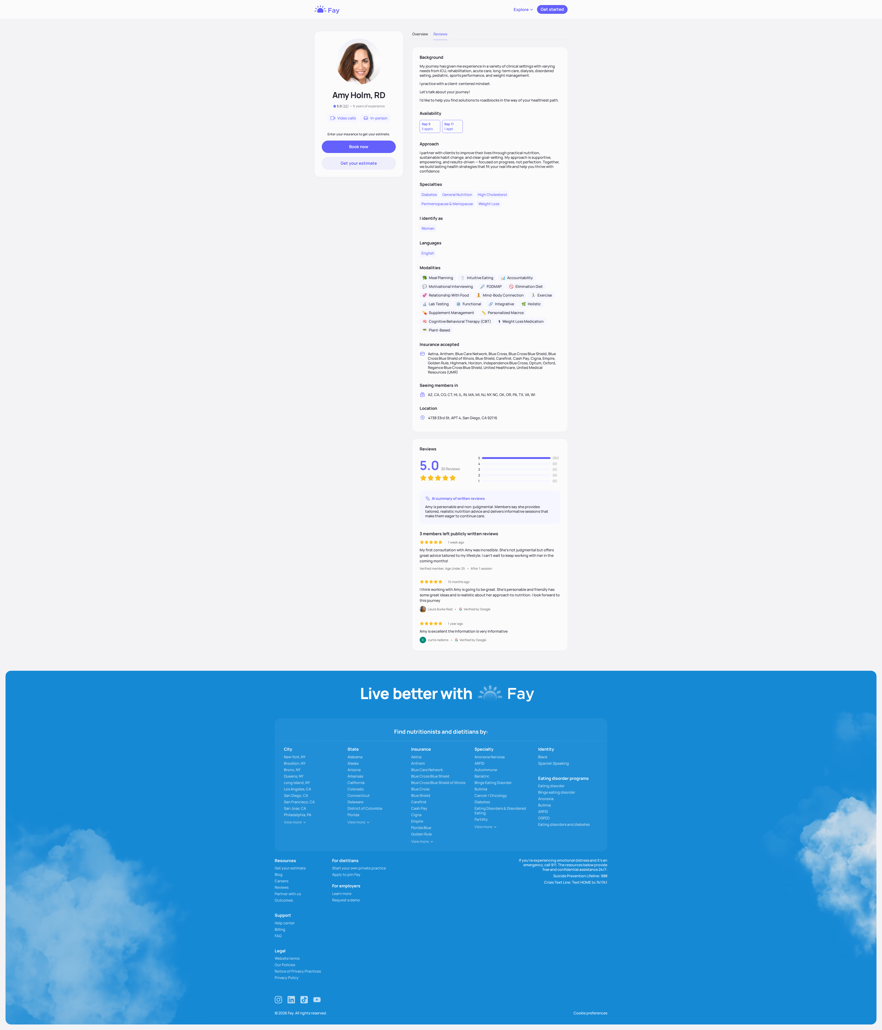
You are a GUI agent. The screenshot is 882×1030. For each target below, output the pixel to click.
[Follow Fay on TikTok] (304, 999)
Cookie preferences (590, 1013)
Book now (358, 146)
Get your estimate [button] (359, 163)
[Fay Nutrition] (326, 9)
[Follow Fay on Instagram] (278, 999)
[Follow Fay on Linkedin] (291, 999)
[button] (523, 9)
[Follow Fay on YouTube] (317, 999)
